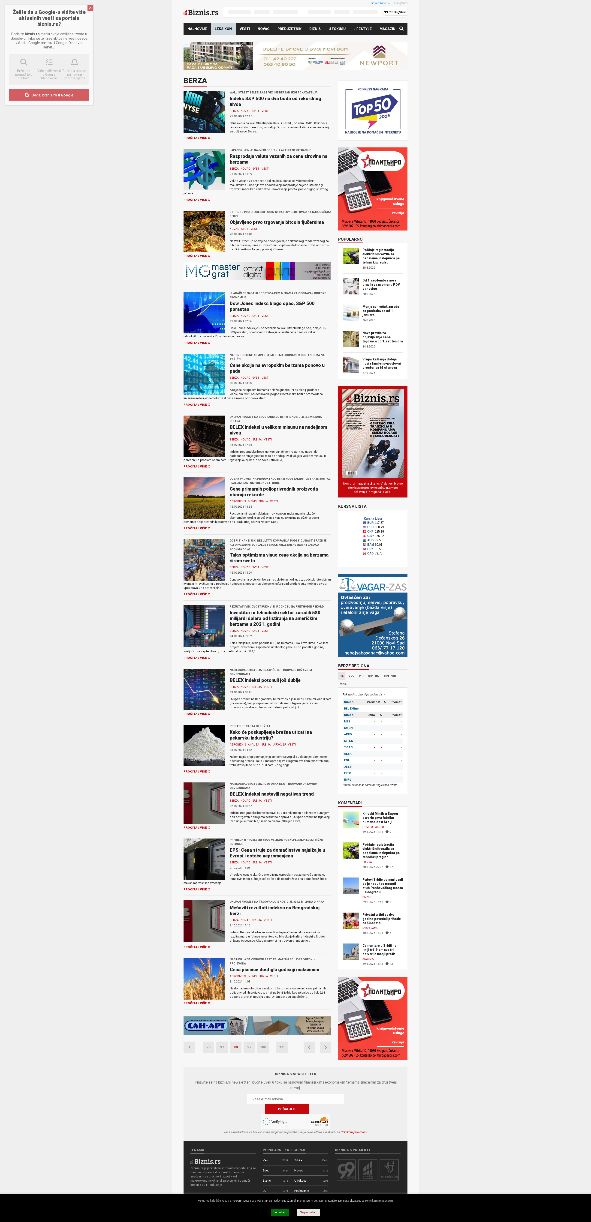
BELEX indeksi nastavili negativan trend (272, 794)
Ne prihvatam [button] (308, 1212)
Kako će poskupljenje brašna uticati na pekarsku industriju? (271, 735)
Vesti (245, 29)
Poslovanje (301, 1190)
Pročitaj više (195, 137)
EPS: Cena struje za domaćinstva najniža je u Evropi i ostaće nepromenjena (277, 853)
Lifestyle (362, 29)
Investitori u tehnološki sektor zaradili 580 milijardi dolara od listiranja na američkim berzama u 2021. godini (275, 618)
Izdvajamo (370, 928)
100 (263, 1047)
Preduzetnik (289, 29)
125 (282, 1047)
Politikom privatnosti (354, 1132)
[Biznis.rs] (205, 1161)
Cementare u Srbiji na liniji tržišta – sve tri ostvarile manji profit (379, 950)
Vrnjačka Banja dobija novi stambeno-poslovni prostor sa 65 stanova (381, 363)
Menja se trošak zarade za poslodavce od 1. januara (380, 311)
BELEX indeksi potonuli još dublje (265, 680)
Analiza (253, 744)
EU (264, 1190)
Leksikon (223, 29)
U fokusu (337, 29)
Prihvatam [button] (280, 1212)
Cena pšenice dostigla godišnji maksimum (274, 969)
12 (391, 963)
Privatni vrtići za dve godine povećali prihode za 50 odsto (381, 919)
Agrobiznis (238, 501)
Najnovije (197, 29)
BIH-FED (390, 675)
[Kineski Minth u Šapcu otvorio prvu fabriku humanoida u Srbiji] (351, 819)
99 (249, 1047)
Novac (264, 29)
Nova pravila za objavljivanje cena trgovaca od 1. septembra (382, 337)
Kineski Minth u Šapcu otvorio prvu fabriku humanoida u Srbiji (380, 818)
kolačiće (215, 1200)
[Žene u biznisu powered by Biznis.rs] (389, 1169)
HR (361, 675)
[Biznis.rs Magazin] (373, 433)
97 (222, 1047)
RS (342, 675)
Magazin (387, 29)
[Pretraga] (401, 29)
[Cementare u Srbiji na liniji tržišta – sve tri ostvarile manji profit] (351, 951)
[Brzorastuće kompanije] (367, 1169)
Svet (255, 111)
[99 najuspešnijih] (346, 1169)
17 (391, 867)
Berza (234, 111)
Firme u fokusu (373, 827)
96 (208, 1047)
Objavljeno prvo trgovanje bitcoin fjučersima (277, 222)
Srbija (257, 439)
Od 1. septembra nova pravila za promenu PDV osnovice (381, 285)
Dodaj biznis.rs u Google (51, 95)
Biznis (315, 29)
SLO (351, 675)
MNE (343, 684)
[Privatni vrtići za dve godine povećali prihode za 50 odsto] (351, 920)
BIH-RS (373, 675)
